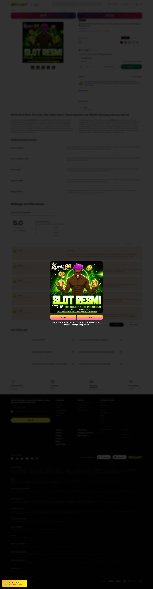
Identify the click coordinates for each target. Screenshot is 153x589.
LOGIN (90, 317)
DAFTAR (63, 317)
